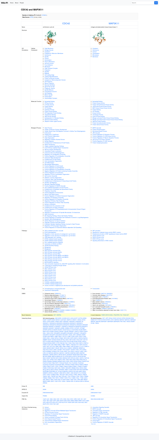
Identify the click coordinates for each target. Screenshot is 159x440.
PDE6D (84, 361)
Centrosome (48, 55)
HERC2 (62, 348)
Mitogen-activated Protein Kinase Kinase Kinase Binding (107, 119)
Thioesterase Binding (50, 115)
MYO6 (79, 356)
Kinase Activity (96, 113)
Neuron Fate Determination (52, 194)
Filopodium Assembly (50, 191)
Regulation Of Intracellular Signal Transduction (57, 414)
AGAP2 (49, 320)
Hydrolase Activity (49, 110)
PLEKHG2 (81, 363)
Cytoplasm (47, 52)
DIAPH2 (80, 338)
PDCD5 (75, 361)
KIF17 (96, 320)
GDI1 (48, 346)
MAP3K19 (68, 353)
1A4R (44, 399)
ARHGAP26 (66, 323)
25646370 (98, 300)
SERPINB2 (46, 371)
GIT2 (51, 346)
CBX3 (48, 333)
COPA (73, 336)
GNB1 (60, 346)
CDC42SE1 (65, 335)
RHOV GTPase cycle (50, 280)
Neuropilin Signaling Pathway (52, 184)
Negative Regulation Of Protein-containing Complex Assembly (61, 171)
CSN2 (52, 338)
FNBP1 (64, 345)
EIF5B (71, 341)
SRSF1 (68, 373)
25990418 (57, 293)
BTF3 (48, 331)
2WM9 (72, 401)
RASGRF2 (68, 368)
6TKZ (51, 404)
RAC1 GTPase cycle (50, 269)
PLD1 (70, 363)
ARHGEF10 (52, 326)
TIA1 (121, 315)
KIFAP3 (108, 320)
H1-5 (83, 346)
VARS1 (68, 379)
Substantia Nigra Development (53, 158)
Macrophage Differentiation (52, 164)
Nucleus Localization (50, 204)
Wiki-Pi (4, 2)
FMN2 (55, 345)
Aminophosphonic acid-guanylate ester (55, 288)
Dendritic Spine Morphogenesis (53, 219)
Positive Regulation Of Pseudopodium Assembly (57, 169)
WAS (82, 379)
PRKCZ (49, 366)
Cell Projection (48, 81)
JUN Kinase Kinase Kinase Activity (101, 106)
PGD (87, 361)
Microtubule (95, 55)
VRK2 (78, 379)
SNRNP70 (45, 373)
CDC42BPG (70, 333)
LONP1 (82, 351)
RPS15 (53, 369)
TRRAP (62, 378)
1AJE (47, 399)
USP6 (64, 379)
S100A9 (71, 369)
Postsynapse (48, 96)
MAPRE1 (82, 353)
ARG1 (61, 321)
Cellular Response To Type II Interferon (55, 221)
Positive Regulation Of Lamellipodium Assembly (57, 156)
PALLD (85, 360)
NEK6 (60, 358)
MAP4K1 (93, 321)
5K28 (95, 399)
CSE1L (49, 338)
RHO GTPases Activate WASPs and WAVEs (56, 255)
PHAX (49, 363)
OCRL (44, 360)
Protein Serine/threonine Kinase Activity (103, 105)
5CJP (63, 402)
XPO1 (59, 381)
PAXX (64, 361)
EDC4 (78, 340)
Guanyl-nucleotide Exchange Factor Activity (56, 417)
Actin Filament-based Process (53, 419)
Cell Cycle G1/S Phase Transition (101, 139)
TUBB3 (74, 378)
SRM (60, 373)
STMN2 (53, 374)
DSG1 (67, 340)
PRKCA (81, 365)
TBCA (66, 374)
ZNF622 (45, 383)
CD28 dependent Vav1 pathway (53, 237)
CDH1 (74, 335)
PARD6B (54, 361)
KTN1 (58, 351)
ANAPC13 (69, 320)
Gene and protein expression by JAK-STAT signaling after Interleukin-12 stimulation (67, 264)
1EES (71, 399)
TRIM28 (86, 376)
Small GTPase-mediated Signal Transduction (56, 148)
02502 (92, 389)
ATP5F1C (72, 328)
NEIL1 (111, 315)
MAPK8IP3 (117, 321)
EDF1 (81, 340)
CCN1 (51, 333)
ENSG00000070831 (48, 392)
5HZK (69, 402)
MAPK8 (59, 315)
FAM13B (62, 343)
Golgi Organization (49, 138)
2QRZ (68, 401)
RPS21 (57, 369)
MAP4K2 (98, 321)
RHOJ (77, 368)
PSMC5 (66, 366)
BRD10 (45, 331)
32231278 (104, 303)
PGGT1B (45, 363)
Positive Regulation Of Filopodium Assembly (56, 199)
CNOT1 (60, 336)
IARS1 (55, 350)
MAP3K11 (114, 23)
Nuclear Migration (49, 141)
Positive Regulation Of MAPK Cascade (55, 186)
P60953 (45, 396)
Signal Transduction (50, 144)
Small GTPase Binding (98, 116)
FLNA (48, 345)
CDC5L (70, 335)
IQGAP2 (73, 350)
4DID (47, 402)
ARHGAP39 (59, 325)
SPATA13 (51, 373)
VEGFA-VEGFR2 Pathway (52, 245)
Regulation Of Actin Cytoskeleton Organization (57, 174)
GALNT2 (85, 345)
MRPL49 (54, 356)
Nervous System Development (53, 149)
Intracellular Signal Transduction (100, 410)
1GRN (75, 399)
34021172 (67, 303)
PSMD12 (80, 366)
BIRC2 (77, 330)
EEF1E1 (85, 340)
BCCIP (65, 330)
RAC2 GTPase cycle (50, 270)
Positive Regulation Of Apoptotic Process (103, 134)
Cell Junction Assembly (51, 176)
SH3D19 (71, 371)
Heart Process (48, 128)
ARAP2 (57, 321)
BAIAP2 (55, 330)
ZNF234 (77, 381)
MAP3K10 (56, 353)
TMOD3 (45, 376)
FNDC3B (73, 345)
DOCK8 (54, 340)
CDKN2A (78, 335)
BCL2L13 (69, 330)
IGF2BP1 (59, 350)
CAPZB (66, 331)
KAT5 (44, 351)
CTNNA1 (61, 338)
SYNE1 (57, 374)
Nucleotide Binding (49, 101)
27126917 (62, 295)
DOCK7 (50, 340)
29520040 (62, 297)
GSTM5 (76, 346)
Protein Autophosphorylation (99, 143)
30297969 (110, 308)
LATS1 (112, 320)
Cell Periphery (48, 93)
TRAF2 (82, 376)
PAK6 (81, 360)
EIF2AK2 (56, 341)
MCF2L (65, 355)
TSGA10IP (126, 315)
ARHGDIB (85, 325)
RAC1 (124, 321)
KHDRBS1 (49, 351)
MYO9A (84, 356)
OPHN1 (52, 360)
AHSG (53, 320)
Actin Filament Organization (52, 136)
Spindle (46, 57)
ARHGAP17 (46, 323)
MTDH (67, 356)
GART (44, 346)
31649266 (72, 310)
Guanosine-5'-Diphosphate (51, 290)
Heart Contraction (49, 214)
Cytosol (47, 58)
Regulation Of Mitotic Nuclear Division (55, 139)
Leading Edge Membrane (51, 76)
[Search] (156, 2)
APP (107, 318)
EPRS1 (80, 341)
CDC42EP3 (46, 335)
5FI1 (66, 402)
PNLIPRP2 (117, 315)
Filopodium (47, 70)
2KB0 (57, 401)
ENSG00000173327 (96, 392)
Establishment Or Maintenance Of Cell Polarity (57, 143)
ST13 (79, 373)
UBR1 (52, 379)
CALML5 (56, 331)
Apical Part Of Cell (49, 86)
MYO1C (75, 356)
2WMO (80, 401)
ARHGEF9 (57, 328)
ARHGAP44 (73, 325)
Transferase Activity (97, 115)
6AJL (82, 402)
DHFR (71, 338)
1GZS (78, 399)
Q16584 (93, 396)
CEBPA (83, 335)
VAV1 (75, 379)
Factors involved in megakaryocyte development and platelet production (64, 285)
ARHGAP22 (59, 323)
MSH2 (58, 356)
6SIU (86, 402)
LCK (69, 351)
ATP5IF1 (77, 328)
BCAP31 (60, 330)
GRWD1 (68, 346)
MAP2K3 (51, 353)
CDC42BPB (63, 333)
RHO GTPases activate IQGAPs (53, 252)
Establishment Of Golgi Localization (54, 207)
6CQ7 (102, 399)
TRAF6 (97, 323)
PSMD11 (75, 366)
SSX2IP (76, 373)
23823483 (57, 308)
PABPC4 (60, 360)
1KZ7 (84, 399)
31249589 (61, 310)
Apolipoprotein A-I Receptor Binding (54, 118)
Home (11, 3)
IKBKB (92, 320)
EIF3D (61, 341)
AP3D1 (84, 320)
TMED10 (80, 374)
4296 (92, 386)
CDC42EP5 (59, 335)
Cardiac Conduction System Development (56, 129)
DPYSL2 (63, 340)
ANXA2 (79, 320)
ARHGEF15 (65, 326)
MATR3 (60, 355)
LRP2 (44, 353)
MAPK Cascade (96, 128)
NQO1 (77, 358)
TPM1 (77, 376)
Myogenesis (48, 247)
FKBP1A (86, 343)
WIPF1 (53, 381)
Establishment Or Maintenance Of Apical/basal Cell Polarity (60, 181)
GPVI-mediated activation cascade (54, 230)
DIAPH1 (76, 338)
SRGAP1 (56, 373)
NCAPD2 (53, 358)
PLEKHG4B (58, 365)
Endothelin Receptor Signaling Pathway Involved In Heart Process (62, 224)
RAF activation (96, 230)
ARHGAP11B (79, 321)
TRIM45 (45, 378)
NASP (48, 358)
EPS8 (132, 318)
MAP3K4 (73, 353)
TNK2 (59, 376)
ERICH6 (49, 343)
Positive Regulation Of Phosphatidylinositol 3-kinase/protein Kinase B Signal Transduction (65, 210)
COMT (69, 336)
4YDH (60, 402)
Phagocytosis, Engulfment (52, 134)
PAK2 (67, 360)
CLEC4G (118, 318)
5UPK (73, 402)
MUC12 (71, 356)
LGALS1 (72, 351)
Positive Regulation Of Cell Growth (54, 166)
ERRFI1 (54, 343)
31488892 (59, 300)
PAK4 (74, 360)
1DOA (64, 399)
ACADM (64, 318)
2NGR (61, 401)
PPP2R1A (67, 365)
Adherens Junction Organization (53, 177)
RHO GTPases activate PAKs (52, 254)
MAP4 (78, 353)
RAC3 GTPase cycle (50, 279)
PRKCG (86, 365)
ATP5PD (45, 330)
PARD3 (45, 361)
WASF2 (45, 381)
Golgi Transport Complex (51, 68)
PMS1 (63, 365)
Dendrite (47, 71)
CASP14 (77, 331)
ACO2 (72, 318)
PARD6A (49, 361)
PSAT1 (53, 366)
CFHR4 (45, 336)
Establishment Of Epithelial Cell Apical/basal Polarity (59, 189)
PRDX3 (73, 365)
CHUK (114, 318)
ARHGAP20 (53, 323)
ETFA (57, 343)
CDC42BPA (57, 333)
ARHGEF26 (78, 326)
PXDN (49, 368)
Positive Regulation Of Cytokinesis (54, 172)
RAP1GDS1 (58, 368)
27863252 (105, 297)
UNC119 (60, 379)
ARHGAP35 (53, 325)
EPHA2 (76, 341)
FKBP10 (81, 343)
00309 (44, 389)
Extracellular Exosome (51, 91)
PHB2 (53, 363)
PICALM (61, 363)
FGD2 (69, 343)
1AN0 (54, 399)
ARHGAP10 (72, 321)
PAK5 (77, 360)
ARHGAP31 (79, 323)
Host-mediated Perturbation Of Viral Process (56, 187)
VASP (72, 379)
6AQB (98, 399)
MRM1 (50, 356)
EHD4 (52, 341)
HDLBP (57, 348)
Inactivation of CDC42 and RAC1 (53, 244)
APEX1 (45, 321)
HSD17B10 (46, 350)
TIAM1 (75, 374)
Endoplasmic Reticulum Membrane (54, 53)
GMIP (57, 346)
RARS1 (63, 368)
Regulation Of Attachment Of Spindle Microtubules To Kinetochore (62, 212)
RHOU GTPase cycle (50, 277)
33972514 (71, 307)
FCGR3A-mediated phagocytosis (53, 282)
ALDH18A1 (63, 320)
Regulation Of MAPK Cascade (100, 414)
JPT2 (80, 350)
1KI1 (82, 399)
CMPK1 (52, 336)
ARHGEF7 (51, 328)
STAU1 (49, 374)
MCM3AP (69, 355)
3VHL (44, 402)
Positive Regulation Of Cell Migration (54, 168)
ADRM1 (85, 318)
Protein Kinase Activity (98, 103)
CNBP (56, 336)
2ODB (65, 401)
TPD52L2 (73, 376)
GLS (54, 346)
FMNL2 (59, 345)
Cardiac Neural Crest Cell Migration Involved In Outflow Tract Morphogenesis (65, 131)
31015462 (114, 298)
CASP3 (81, 331)
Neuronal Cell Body (50, 85)
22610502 (71, 305)
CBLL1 (44, 333)
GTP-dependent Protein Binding (53, 113)
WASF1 (86, 379)
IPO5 (64, 350)
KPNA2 (54, 351)
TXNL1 (78, 378)
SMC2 (80, 371)
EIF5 (68, 341)
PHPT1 (57, 363)
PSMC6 (70, 366)
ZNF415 (82, 381)
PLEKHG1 (75, 363)
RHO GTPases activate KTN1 (52, 250)
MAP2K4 (116, 320)
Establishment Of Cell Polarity (53, 159)
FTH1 (77, 345)
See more (45, 424)
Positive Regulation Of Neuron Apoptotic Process (105, 138)
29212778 (108, 295)
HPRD (31, 17)
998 (44, 386)
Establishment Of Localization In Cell (54, 206)
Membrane (47, 66)
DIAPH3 (85, 338)
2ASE (51, 401)
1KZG (44, 401)
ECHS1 (74, 340)
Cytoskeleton (48, 60)
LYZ (47, 353)
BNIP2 (84, 330)
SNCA (84, 371)
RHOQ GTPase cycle (50, 272)
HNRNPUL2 (82, 348)
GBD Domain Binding (50, 116)
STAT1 (44, 374)
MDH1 (82, 355)
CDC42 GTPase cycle (50, 267)
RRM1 (66, 369)
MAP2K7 (122, 320)
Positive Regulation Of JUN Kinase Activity (104, 136)
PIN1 (121, 321)
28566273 (104, 308)
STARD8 (84, 373)
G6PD (80, 345)
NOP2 (69, 358)
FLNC (52, 345)
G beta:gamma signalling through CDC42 (55, 265)
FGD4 (76, 343)
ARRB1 (63, 328)
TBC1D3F (62, 374)
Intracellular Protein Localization (53, 151)
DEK (68, 338)
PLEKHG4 (51, 365)
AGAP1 (45, 320)
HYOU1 (51, 350)
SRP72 (64, 373)
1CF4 (61, 399)
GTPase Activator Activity (51, 412)
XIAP (56, 381)
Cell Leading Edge (49, 75)
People (22, 3)
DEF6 (65, 338)
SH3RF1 (133, 321)
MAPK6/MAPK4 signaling (51, 262)
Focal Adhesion (49, 65)
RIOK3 (81, 368)
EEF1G (45, 341)
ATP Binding (95, 111)
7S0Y (54, 404)
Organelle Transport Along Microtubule (55, 222)
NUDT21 (82, 358)
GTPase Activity (49, 103)
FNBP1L (68, 345)
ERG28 (45, 343)
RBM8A (74, 368)
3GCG (84, 401)
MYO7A (108, 315)
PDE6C (80, 361)
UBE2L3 (48, 379)
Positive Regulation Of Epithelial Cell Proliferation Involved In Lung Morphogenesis (67, 217)
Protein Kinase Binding (51, 111)
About (16, 3)
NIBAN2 (65, 358)
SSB (72, 373)
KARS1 (84, 350)
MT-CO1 (63, 356)
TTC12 (69, 378)
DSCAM (128, 318)
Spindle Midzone (49, 90)
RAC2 (52, 368)
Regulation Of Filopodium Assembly (54, 197)
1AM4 (51, 399)
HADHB (49, 348)
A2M (56, 318)
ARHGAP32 (46, 325)
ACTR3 (80, 318)
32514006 (108, 305)
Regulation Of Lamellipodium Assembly (55, 154)
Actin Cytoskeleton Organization (53, 161)
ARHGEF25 (72, 326)
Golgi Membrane (49, 48)
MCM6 (74, 355)
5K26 (92, 399)
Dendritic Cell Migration (51, 182)
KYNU (61, 351)
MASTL (56, 355)
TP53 (69, 376)
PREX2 (77, 365)
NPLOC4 (73, 358)
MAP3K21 (133, 320)
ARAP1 (53, 321)
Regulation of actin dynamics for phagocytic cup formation (60, 234)
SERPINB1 (85, 369)
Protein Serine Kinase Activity (100, 124)
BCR (73, 330)
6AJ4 (79, 402)
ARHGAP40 (66, 325)
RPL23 (48, 369)
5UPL (76, 402)
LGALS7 (77, 351)
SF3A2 (60, 371)
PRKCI (44, 366)
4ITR (50, 402)
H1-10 (79, 346)
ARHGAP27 (73, 323)
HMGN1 (70, 348)
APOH (49, 321)
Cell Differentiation (49, 163)
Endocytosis (48, 133)
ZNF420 (87, 381)
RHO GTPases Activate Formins (53, 259)
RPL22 (44, 369)
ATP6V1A (50, 330)
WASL (49, 381)
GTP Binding (48, 108)
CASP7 (86, 331)
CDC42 (66, 23)
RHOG (128, 321)
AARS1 (60, 318)
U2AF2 (85, 378)
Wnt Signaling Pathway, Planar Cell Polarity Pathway (59, 216)
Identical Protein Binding (51, 119)
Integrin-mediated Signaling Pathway (54, 146)
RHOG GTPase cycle (50, 274)
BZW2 (52, 331)
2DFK (54, 401)
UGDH (55, 379)
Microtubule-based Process (99, 131)
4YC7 (56, 402)
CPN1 (84, 336)
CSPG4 (56, 338)
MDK (85, 355)
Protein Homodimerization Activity (101, 123)
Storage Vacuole (49, 50)
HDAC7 (53, 348)
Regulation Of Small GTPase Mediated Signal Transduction (60, 410)
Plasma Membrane (50, 62)
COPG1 (81, 336)
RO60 (85, 368)
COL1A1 (64, 336)
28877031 (69, 298)
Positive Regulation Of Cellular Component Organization (59, 196)
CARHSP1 (71, 331)
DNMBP (45, 340)
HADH (44, 348)
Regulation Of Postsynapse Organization (55, 226)
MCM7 (78, 355)
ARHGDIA (79, 325)
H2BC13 (87, 346)
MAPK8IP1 (104, 321)
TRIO (53, 378)
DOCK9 (58, 340)
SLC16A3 (76, 371)
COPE (76, 336)
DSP (70, 340)
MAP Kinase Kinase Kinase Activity (102, 108)
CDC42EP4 (52, 335)
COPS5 (123, 318)
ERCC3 (84, 341)
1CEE (57, 399)
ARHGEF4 (85, 326)
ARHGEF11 (58, 326)
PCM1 (67, 361)
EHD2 (48, 341)
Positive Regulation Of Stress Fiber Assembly (57, 202)
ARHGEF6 (45, 328)
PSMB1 (61, 366)
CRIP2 (44, 338)
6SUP (44, 404)
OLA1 (48, 360)
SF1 (57, 371)
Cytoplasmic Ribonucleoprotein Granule (55, 80)
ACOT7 (76, 318)
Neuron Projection (49, 83)
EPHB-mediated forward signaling (53, 239)
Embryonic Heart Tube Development (54, 179)
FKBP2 (103, 315)
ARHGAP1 (66, 321)
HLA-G (66, 348)
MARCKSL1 (46, 355)
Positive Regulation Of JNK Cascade (102, 141)
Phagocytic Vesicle (50, 88)
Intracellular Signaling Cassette (100, 407)
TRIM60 (49, 378)
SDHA (74, 369)
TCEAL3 (71, 374)
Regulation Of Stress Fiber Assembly (54, 201)
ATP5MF (82, 328)
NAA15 (45, 358)
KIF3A (100, 320)
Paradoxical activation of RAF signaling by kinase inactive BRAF (109, 234)
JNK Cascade (96, 133)
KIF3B (104, 320)
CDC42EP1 (77, 333)
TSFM (65, 378)
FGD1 (66, 343)
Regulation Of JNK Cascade (99, 412)
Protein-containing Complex (52, 78)
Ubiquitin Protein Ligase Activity (53, 121)
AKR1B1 (57, 320)
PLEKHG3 (45, 365)
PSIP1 (57, 366)
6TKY (47, 404)
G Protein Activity (49, 105)
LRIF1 (85, 351)
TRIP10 (57, 378)
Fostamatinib (95, 288)
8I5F (57, 404)
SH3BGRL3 (65, 371)
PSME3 (45, 368)
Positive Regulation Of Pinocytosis (54, 192)
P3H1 (55, 360)
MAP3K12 (127, 320)
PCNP (71, 361)
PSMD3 (85, 366)
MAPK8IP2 (110, 321)
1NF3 (47, 401)
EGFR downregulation (50, 232)
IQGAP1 (68, 350)
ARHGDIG (45, 326)
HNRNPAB (75, 348)
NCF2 (57, 358)
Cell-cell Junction (49, 63)
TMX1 (49, 376)
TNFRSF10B (54, 376)
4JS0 (53, 402)
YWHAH (68, 381)
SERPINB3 (52, 371)
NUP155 (86, 358)
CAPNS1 (61, 331)
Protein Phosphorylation (98, 129)
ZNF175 (73, 381)
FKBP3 (45, 345)
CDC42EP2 (83, 333)
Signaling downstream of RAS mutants (102, 240)
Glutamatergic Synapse (51, 98)
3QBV (87, 401)
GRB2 (64, 346)
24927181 (103, 293)
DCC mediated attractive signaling (54, 242)
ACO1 (68, 318)
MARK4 (52, 355)
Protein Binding (49, 106)
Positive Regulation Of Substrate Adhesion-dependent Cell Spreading (63, 227)
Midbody (47, 73)
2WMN (76, 401)
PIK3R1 (66, 363)
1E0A (68, 399)
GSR (72, 346)
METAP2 (45, 356)
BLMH (80, 330)
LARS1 (65, 351)
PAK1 (64, 360)
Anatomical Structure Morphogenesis (54, 153)
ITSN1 (77, 350)
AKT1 (54, 315)
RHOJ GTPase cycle (50, 275)
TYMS (81, 378)
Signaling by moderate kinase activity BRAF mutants (106, 232)
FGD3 (73, 343)
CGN (48, 336)
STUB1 (93, 323)
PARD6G (59, 361)
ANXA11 (75, 320)
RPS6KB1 (62, 369)
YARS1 (64, 381)
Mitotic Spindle (48, 95)
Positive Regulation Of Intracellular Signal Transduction (107, 419)
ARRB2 (67, 328)
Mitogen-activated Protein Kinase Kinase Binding (105, 118)
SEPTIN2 (79, 369)
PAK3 (71, 360)
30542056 (109, 293)
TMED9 (85, 374)
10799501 (44, 15)
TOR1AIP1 (64, 376)
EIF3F (65, 341)
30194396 (56, 310)
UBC (44, 379)
